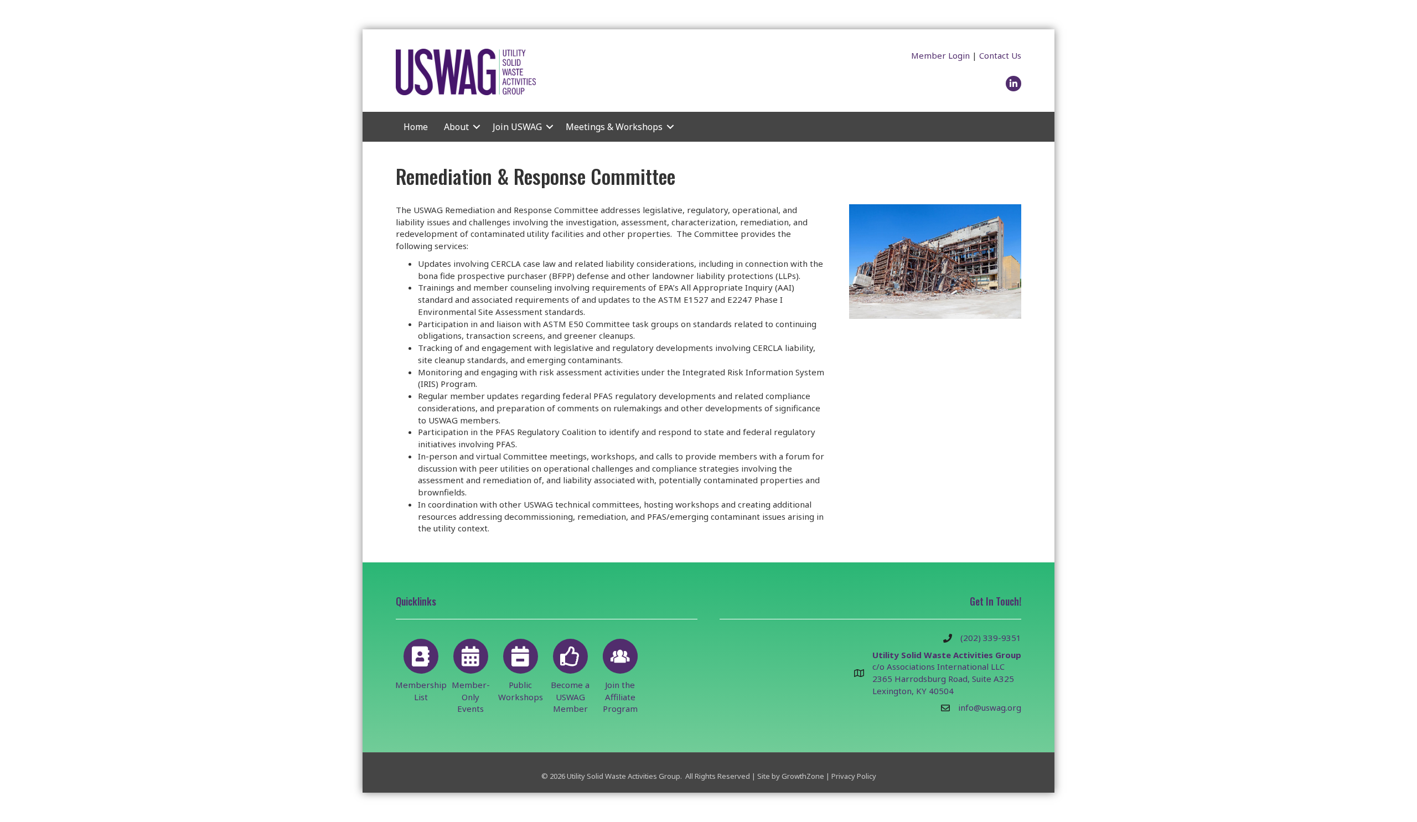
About (456, 127)
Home (416, 127)
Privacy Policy (853, 776)
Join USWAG (517, 127)
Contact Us (1000, 55)
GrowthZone (803, 776)
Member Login (940, 55)
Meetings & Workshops (614, 127)
